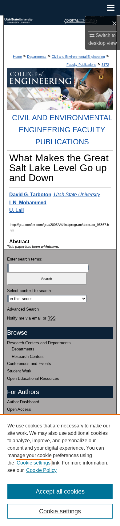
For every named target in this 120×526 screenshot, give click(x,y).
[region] (60, 470)
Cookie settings (33, 462)
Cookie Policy (41, 470)
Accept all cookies (60, 491)
